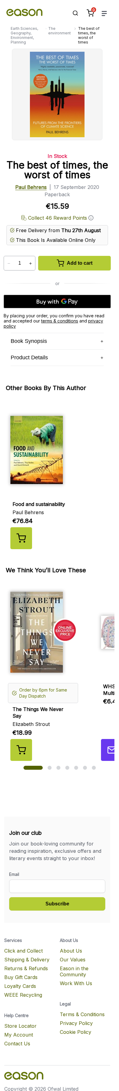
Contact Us (17, 1043)
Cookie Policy (75, 1032)
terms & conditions (59, 320)
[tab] (33, 768)
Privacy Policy (76, 1023)
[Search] (72, 13)
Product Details (29, 357)
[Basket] (90, 13)
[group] (59, 475)
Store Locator (20, 1026)
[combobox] (72, 13)
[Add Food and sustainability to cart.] (21, 538)
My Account (18, 1035)
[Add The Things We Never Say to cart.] (21, 750)
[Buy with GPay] (57, 301)
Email (14, 874)
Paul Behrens (31, 187)
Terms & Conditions (82, 1014)
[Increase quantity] (30, 263)
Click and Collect (23, 951)
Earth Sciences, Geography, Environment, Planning (24, 35)
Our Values (72, 960)
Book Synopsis (29, 341)
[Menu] (104, 13)
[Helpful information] (91, 218)
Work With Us (76, 983)
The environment (59, 30)
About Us (71, 951)
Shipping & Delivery (26, 960)
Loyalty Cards (20, 986)
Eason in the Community (74, 971)
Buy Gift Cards (21, 977)
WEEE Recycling (23, 995)
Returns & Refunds (26, 968)
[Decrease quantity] (8, 263)
